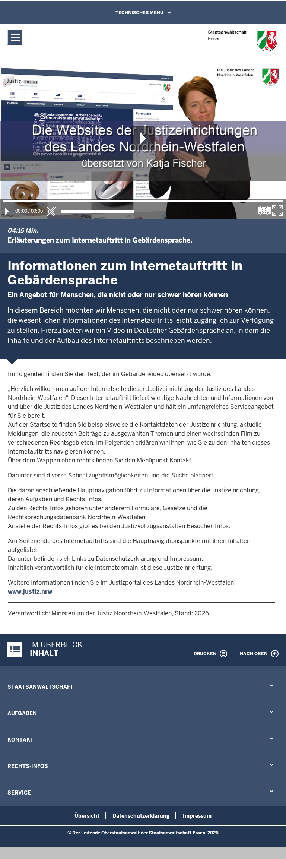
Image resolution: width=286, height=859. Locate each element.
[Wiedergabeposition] (143, 201)
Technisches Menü (139, 13)
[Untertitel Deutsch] (264, 210)
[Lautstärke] (98, 211)
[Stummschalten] (51, 211)
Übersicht (86, 815)
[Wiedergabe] (6, 211)
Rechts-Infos (27, 766)
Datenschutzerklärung (141, 815)
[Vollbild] (277, 210)
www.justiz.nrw (30, 592)
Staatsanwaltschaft (40, 686)
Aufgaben (22, 713)
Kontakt (20, 739)
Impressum (197, 815)
